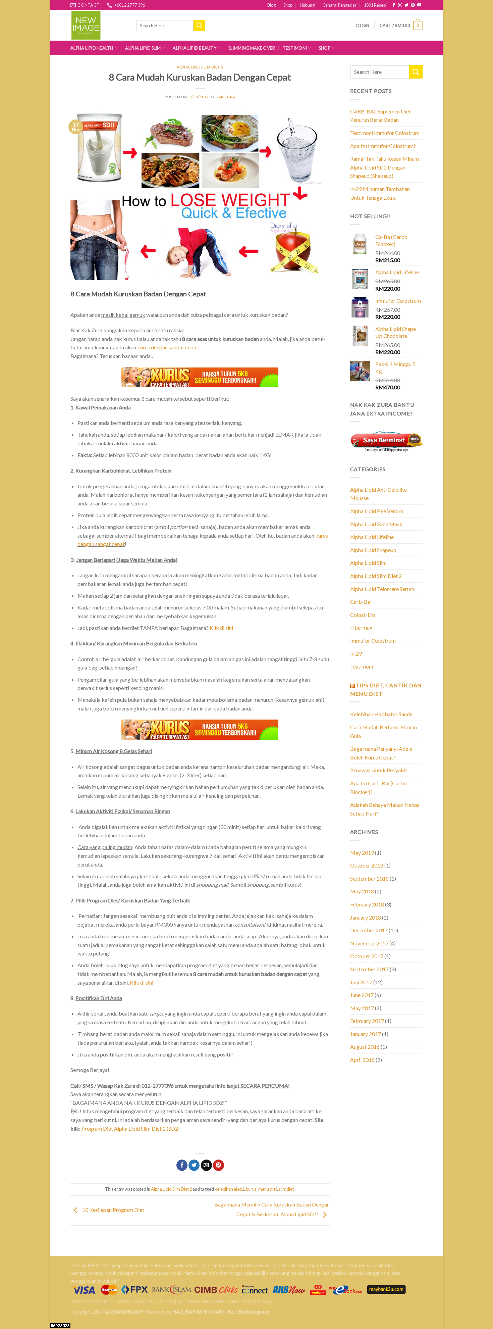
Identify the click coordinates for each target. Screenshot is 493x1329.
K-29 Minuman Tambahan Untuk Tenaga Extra (380, 193)
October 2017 (366, 956)
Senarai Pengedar (340, 5)
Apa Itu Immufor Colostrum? (383, 146)
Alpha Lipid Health (91, 48)
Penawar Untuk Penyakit (378, 770)
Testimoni (295, 48)
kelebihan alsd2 (229, 1189)
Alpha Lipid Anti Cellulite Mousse (378, 493)
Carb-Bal (361, 601)
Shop (287, 5)
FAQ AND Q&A (257, 1301)
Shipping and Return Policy (150, 1301)
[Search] (199, 25)
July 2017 (361, 982)
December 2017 (369, 930)
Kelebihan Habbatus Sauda (381, 714)
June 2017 (362, 995)
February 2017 (367, 1021)
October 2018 (366, 865)
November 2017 (369, 943)
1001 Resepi (375, 5)
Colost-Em (362, 614)
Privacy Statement (91, 1301)
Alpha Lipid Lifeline (372, 537)
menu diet (267, 1189)
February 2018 (367, 904)
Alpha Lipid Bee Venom (376, 511)
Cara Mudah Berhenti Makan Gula (383, 731)
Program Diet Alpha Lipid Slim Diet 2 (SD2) (130, 1128)
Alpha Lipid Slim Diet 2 (200, 67)
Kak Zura (225, 97)
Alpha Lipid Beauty (194, 48)
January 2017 (365, 1034)
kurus (251, 1189)
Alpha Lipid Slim (143, 48)
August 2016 (365, 1046)
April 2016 (362, 1059)
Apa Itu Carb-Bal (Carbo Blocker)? (378, 787)
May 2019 (362, 852)
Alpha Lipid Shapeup (373, 550)
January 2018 (365, 917)
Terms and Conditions (212, 1301)
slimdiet (286, 1189)
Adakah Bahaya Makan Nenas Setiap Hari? (384, 809)
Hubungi (308, 5)
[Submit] (416, 71)
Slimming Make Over (251, 48)
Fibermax (361, 627)
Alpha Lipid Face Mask (376, 524)
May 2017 (362, 1008)
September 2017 (369, 969)
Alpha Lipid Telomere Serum (382, 589)
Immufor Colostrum (373, 640)
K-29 (356, 653)
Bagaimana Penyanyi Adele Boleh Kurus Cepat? (381, 752)
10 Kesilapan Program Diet (112, 1210)
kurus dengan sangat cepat (167, 347)
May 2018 (362, 891)
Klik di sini (221, 628)
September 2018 (369, 878)
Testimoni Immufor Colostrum (385, 133)
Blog (271, 5)
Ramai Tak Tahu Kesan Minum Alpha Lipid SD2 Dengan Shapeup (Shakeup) (384, 167)
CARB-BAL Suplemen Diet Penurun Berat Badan (380, 115)
